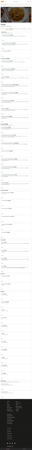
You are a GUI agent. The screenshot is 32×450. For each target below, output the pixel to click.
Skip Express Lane (9, 407)
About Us (8, 401)
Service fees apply (3, 26)
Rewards (8, 406)
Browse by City (9, 409)
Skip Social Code (9, 431)
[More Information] (30, 23)
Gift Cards (8, 404)
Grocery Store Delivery (10, 420)
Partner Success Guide (19, 407)
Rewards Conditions (9, 438)
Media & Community (19, 406)
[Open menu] (30, 1)
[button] (2, 29)
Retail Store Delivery (10, 415)
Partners (17, 401)
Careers (17, 404)
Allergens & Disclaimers (9, 26)
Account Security (9, 435)
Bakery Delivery (9, 414)
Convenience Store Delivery (11, 417)
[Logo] (3, 1)
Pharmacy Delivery (9, 423)
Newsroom (17, 410)
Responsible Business (10, 410)
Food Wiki (17, 409)
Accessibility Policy (9, 433)
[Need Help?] (28, 1)
